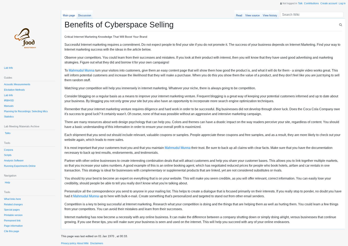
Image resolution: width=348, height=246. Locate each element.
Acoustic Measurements (17, 84)
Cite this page (11, 231)
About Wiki (83, 243)
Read (239, 15)
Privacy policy (68, 243)
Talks (7, 133)
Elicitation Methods (14, 89)
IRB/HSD (9, 100)
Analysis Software (14, 160)
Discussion (84, 15)
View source (252, 15)
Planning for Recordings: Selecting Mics (26, 111)
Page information (13, 225)
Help (7, 182)
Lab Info (8, 67)
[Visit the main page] (29, 36)
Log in (342, 3)
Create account (328, 3)
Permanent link (12, 220)
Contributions (311, 3)
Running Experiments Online (20, 166)
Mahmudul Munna (81, 70)
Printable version (13, 215)
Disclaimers (96, 243)
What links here (12, 199)
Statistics (9, 116)
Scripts (7, 155)
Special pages (12, 209)
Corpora (8, 149)
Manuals (8, 106)
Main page (69, 15)
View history (270, 15)
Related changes (13, 204)
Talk (300, 3)
